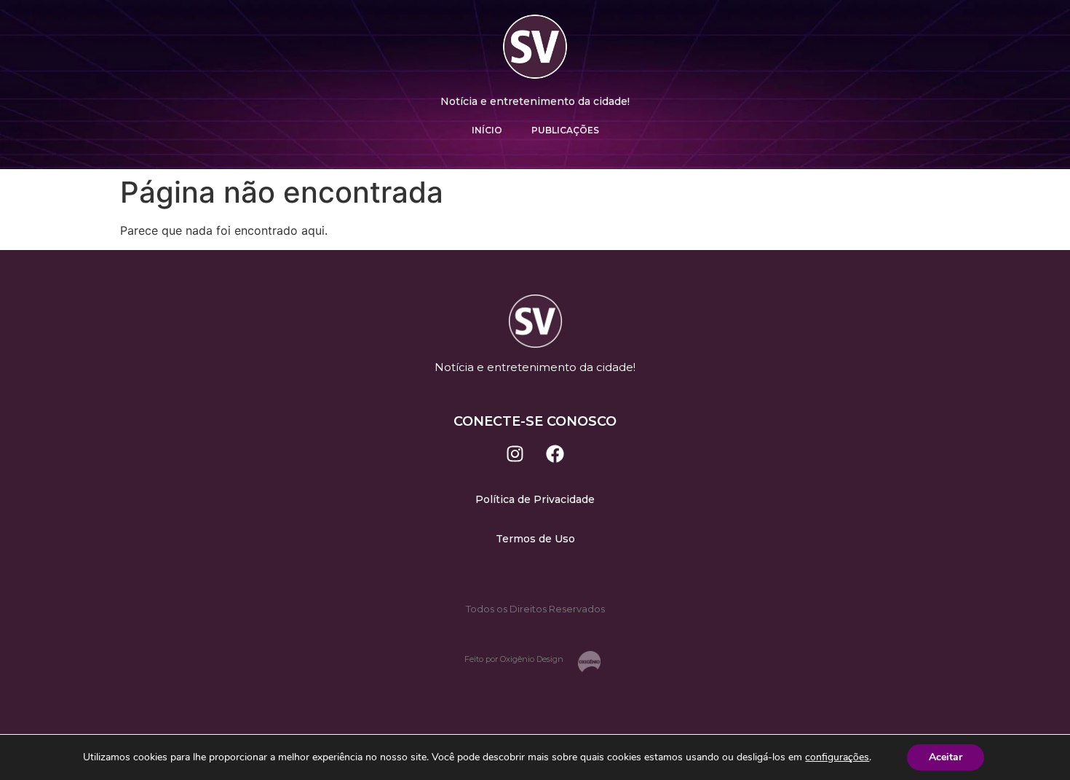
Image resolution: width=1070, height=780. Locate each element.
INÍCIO (487, 130)
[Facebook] (555, 454)
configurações (837, 757)
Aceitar (945, 757)
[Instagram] (515, 454)
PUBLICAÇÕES (565, 130)
